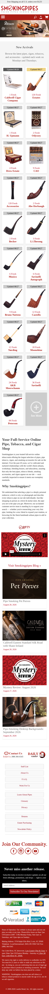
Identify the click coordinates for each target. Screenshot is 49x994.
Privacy (24, 807)
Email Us (7, 757)
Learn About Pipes (24, 795)
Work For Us (24, 786)
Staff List (24, 766)
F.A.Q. (24, 779)
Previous (3, 29)
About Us (24, 773)
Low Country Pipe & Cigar (35, 951)
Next (46, 29)
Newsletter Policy (24, 829)
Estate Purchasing (24, 823)
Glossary (24, 801)
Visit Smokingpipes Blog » (24, 565)
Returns (24, 816)
